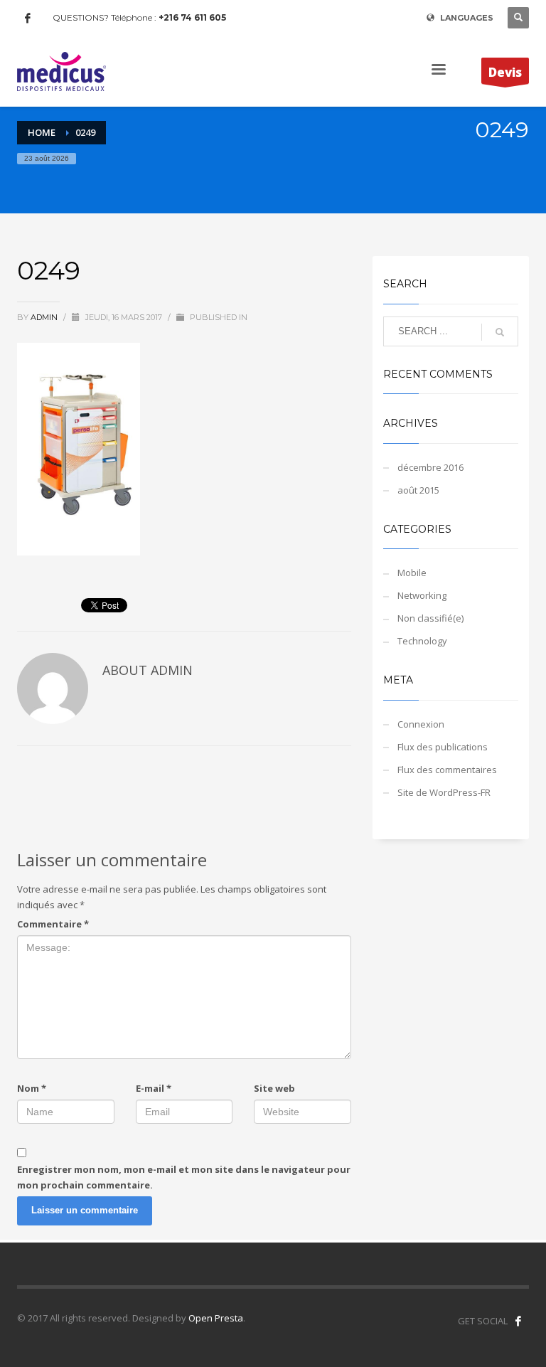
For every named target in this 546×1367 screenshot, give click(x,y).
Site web (274, 1088)
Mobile (412, 572)
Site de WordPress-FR (444, 792)
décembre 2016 (430, 467)
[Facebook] (27, 17)
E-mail (153, 1088)
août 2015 (418, 490)
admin (45, 317)
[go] (499, 332)
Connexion (420, 724)
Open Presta (215, 1318)
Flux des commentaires (447, 769)
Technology (422, 640)
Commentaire (53, 923)
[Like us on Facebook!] (518, 1320)
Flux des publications (442, 746)
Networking (421, 595)
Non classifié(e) (430, 618)
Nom (31, 1088)
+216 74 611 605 (192, 17)
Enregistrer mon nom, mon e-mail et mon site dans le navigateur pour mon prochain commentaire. (183, 1177)
